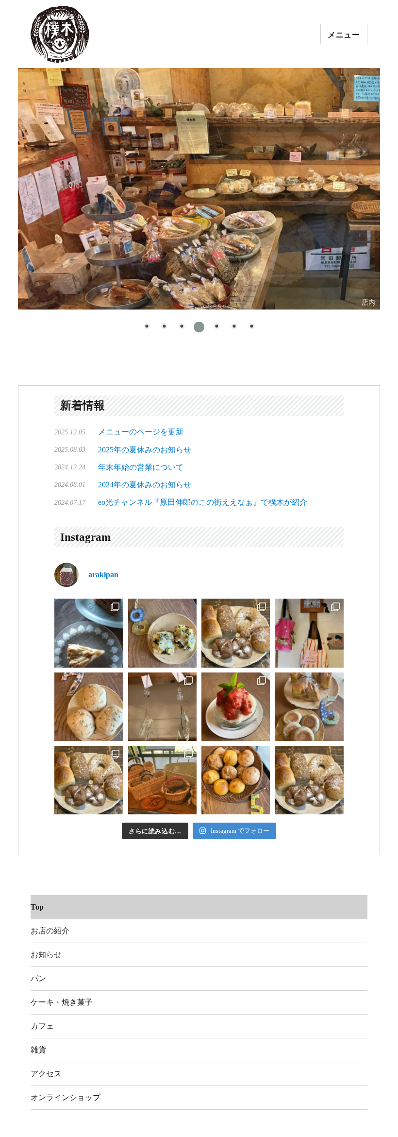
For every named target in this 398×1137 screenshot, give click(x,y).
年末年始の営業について (140, 467)
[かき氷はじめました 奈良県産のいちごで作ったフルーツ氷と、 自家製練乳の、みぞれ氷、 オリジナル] (235, 706)
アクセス (46, 1073)
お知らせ (46, 954)
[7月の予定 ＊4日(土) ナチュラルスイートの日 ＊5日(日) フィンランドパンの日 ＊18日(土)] (88, 706)
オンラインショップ (65, 1097)
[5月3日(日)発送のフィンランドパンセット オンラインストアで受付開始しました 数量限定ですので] (309, 780)
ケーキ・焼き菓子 (62, 1002)
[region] (199, 206)
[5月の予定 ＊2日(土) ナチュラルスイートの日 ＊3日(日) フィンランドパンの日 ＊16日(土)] (235, 780)
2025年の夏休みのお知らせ (144, 450)
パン (38, 978)
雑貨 (38, 1050)
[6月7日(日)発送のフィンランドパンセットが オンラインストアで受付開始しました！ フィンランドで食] (88, 780)
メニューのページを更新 (140, 432)
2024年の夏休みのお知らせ (144, 485)
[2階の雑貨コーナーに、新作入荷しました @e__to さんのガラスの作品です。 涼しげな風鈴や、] (162, 706)
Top (37, 907)
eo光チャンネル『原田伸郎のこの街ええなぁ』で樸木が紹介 (202, 502)
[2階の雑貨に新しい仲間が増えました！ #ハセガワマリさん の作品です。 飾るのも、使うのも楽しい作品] (309, 633)
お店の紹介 (50, 931)
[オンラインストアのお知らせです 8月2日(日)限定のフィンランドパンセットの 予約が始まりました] (235, 633)
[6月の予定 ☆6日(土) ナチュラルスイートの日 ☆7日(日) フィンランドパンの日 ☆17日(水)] (309, 706)
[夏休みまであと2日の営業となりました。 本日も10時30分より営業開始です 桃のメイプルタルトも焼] (88, 633)
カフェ (42, 1026)
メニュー (344, 34)
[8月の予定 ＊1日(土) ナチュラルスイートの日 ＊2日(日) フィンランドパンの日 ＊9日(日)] (162, 633)
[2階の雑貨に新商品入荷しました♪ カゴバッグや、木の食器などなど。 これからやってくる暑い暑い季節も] (162, 780)
